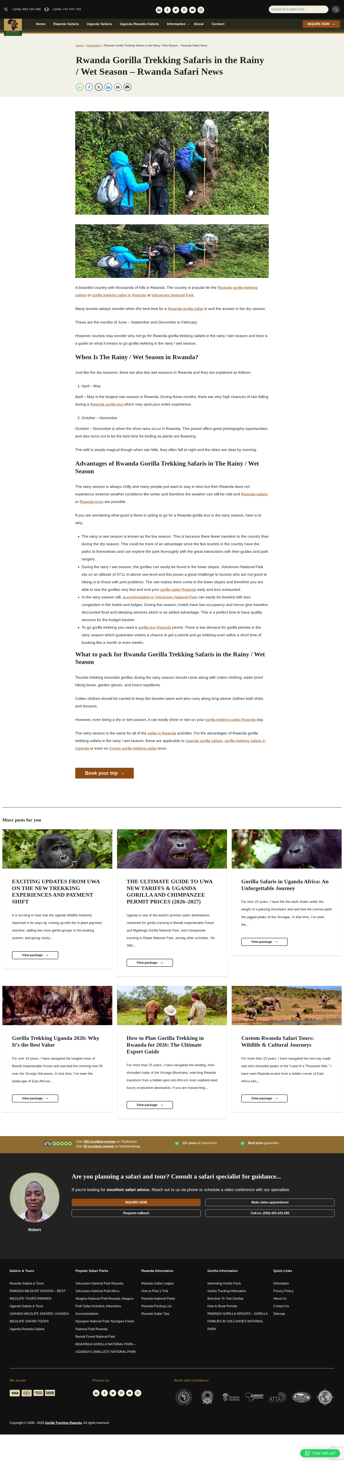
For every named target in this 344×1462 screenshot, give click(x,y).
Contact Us (281, 1306)
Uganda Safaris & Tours (26, 1306)
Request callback (136, 1213)
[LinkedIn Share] (108, 87)
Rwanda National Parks (158, 1298)
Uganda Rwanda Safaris (139, 24)
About (199, 24)
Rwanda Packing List (156, 1306)
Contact (218, 24)
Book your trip (102, 773)
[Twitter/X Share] (99, 87)
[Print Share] (127, 87)
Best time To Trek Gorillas (225, 1298)
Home (41, 24)
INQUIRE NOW (319, 24)
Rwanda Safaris (66, 24)
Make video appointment (269, 1202)
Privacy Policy (283, 1291)
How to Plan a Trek (154, 1291)
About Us (279, 1298)
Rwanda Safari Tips (155, 1313)
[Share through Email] (118, 87)
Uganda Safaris (99, 24)
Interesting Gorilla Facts (224, 1283)
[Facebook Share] (89, 87)
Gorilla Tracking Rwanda (63, 1423)
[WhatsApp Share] (79, 87)
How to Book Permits (222, 1306)
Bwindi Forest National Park (95, 1336)
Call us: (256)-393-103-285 (270, 1213)
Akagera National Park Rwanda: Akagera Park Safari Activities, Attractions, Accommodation (104, 1306)
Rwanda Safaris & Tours (27, 1283)
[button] (320, 1453)
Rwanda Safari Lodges (157, 1283)
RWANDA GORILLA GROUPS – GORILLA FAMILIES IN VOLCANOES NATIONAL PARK (237, 1321)
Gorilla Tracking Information (226, 1291)
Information (176, 24)
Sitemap (279, 1313)
